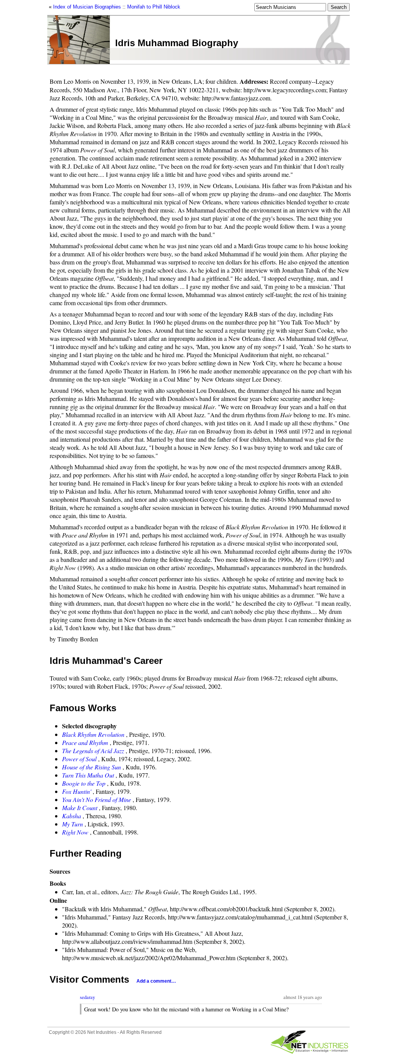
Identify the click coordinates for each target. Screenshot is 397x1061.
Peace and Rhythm (85, 742)
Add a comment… (156, 981)
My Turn (72, 824)
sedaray (87, 997)
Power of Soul (79, 759)
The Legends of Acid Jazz (93, 751)
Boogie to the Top (83, 783)
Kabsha (71, 816)
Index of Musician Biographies (87, 7)
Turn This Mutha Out (88, 775)
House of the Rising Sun (91, 767)
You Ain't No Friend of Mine (96, 799)
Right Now (75, 832)
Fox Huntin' (76, 791)
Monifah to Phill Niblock (153, 7)
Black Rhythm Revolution (93, 734)
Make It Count (79, 808)
